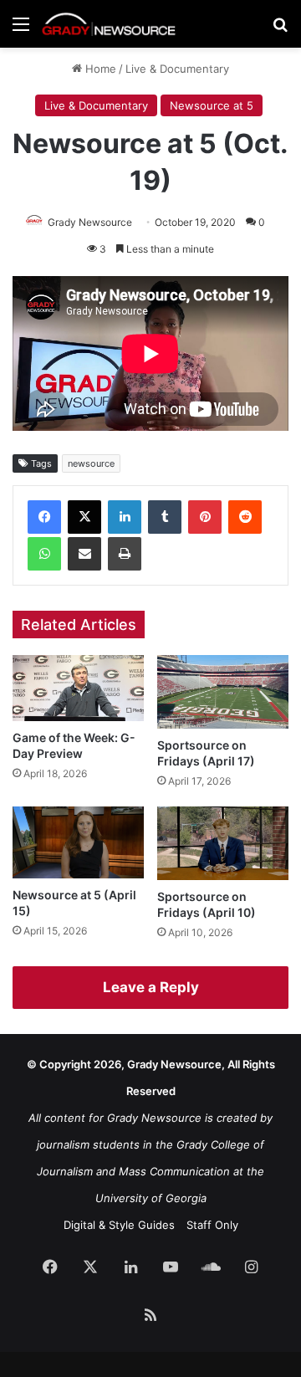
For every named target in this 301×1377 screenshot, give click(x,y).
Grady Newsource (90, 222)
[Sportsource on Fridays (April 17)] (222, 691)
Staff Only (212, 1224)
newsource (91, 463)
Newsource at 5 (211, 105)
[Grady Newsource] (109, 24)
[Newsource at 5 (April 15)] (78, 842)
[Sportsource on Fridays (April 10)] (222, 843)
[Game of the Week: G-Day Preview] (78, 687)
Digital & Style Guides (119, 1224)
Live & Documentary (177, 68)
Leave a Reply (151, 987)
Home (99, 68)
